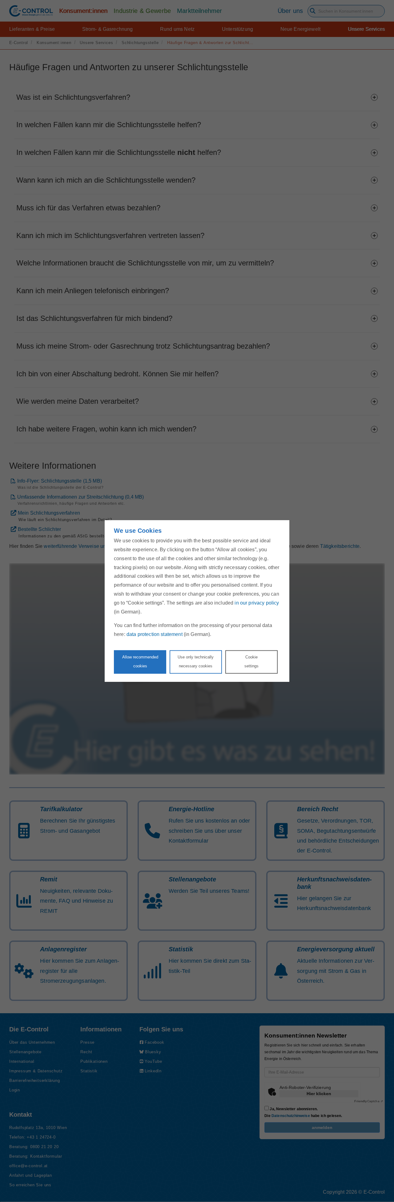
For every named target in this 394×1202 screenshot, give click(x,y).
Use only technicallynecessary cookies (196, 661)
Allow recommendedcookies (140, 661)
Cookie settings (251, 661)
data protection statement (155, 634)
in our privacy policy (257, 602)
